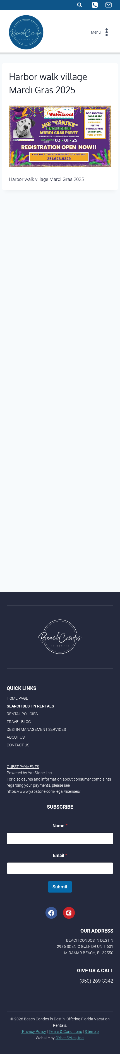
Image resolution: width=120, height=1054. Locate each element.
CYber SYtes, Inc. (70, 1038)
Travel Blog (19, 721)
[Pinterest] (69, 913)
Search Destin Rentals (30, 706)
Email (60, 855)
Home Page (17, 698)
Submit (60, 886)
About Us (16, 737)
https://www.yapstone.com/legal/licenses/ (44, 791)
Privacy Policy (33, 1031)
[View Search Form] (80, 5)
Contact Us (18, 745)
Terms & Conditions (65, 1031)
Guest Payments (23, 766)
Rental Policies (22, 714)
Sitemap (92, 1031)
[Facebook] (51, 913)
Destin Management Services (36, 729)
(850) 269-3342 (96, 981)
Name (60, 825)
